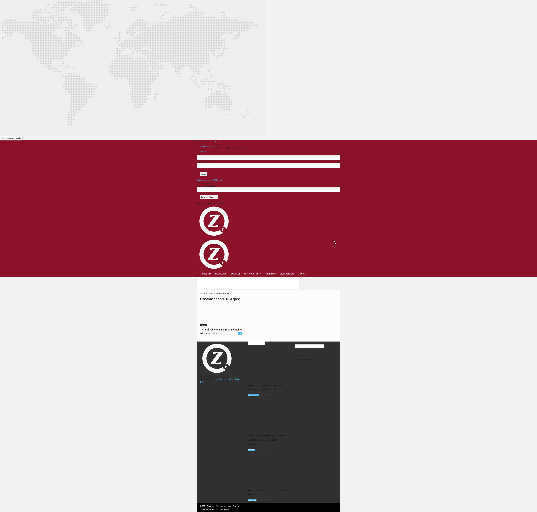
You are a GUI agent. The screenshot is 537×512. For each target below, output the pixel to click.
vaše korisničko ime (205, 162)
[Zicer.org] (268, 254)
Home (202, 293)
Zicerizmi (235, 274)
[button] (335, 243)
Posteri (203, 325)
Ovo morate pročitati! (303, 360)
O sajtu (302, 274)
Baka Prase (205, 333)
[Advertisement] (248, 283)
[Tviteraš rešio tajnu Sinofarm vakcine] (221, 315)
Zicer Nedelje (287, 274)
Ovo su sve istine (302, 368)
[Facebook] (216, 142)
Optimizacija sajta (222, 509)
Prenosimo (270, 274)
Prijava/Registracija (207, 147)
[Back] (220, 142)
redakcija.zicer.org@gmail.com (227, 379)
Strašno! (251, 450)
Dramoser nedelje (302, 372)
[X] (218, 142)
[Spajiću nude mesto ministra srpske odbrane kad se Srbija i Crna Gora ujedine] (269, 468)
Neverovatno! (253, 395)
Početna (206, 274)
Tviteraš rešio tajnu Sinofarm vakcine (221, 329)
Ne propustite (251, 274)
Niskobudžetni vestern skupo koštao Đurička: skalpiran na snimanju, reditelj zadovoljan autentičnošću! (266, 439)
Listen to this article (13, 138)
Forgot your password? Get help (210, 180)
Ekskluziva (220, 274)
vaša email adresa (204, 194)
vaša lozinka (202, 171)
